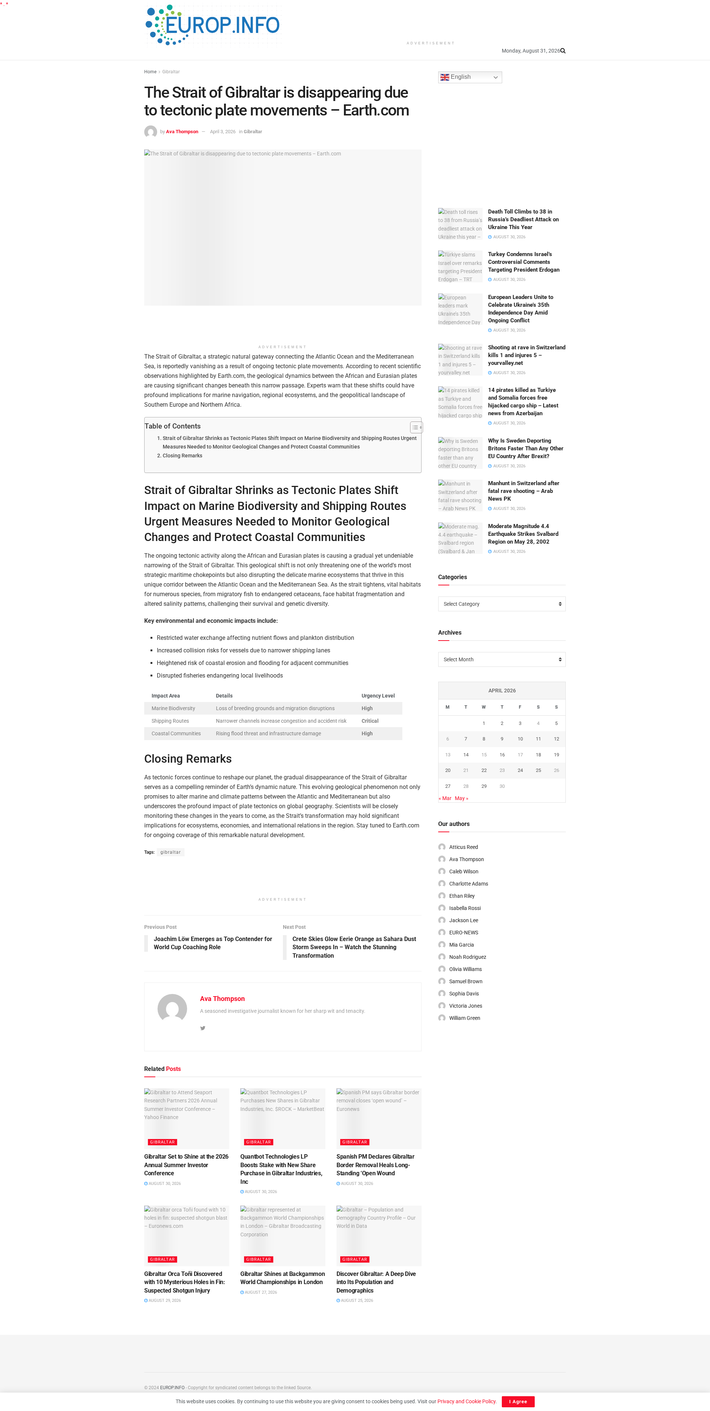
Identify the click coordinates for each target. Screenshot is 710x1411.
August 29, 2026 (164, 1300)
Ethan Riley (462, 896)
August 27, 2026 (260, 1292)
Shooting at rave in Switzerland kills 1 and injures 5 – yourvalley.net (526, 355)
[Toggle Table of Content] (413, 427)
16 (502, 754)
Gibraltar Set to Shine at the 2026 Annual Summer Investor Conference (186, 1165)
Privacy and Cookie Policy (466, 1401)
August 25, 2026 (356, 1300)
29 (484, 786)
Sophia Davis (464, 994)
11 (538, 739)
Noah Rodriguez (467, 957)
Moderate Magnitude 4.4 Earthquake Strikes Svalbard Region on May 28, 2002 (523, 534)
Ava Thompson (182, 131)
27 (447, 786)
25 (538, 770)
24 (520, 770)
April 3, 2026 (223, 131)
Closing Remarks (182, 456)
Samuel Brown (466, 981)
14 (466, 754)
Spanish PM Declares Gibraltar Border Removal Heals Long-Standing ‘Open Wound (376, 1165)
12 (556, 739)
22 (484, 770)
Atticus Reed (463, 847)
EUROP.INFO (172, 1387)
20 (447, 770)
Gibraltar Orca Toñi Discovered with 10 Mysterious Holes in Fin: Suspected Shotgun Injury (184, 1282)
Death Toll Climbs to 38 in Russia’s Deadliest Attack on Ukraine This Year (523, 219)
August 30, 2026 (164, 1183)
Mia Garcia (461, 945)
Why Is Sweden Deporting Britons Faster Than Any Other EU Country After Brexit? (526, 448)
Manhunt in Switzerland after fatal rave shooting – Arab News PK (523, 491)
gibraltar (170, 852)
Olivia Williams (465, 969)
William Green (464, 1018)
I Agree (518, 1401)
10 (520, 739)
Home (150, 71)
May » (462, 798)
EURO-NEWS (463, 932)
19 (556, 754)
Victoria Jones (465, 1006)
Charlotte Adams (468, 884)
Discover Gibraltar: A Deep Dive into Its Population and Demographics (376, 1282)
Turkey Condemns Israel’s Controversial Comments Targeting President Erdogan (523, 262)
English (460, 77)
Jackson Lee (463, 920)
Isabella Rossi (465, 908)
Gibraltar (171, 71)
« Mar (445, 798)
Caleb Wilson (464, 871)
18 (538, 754)
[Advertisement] (431, 18)
